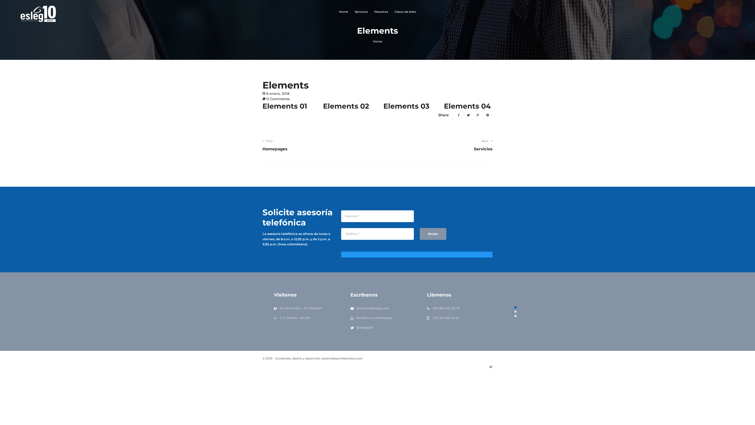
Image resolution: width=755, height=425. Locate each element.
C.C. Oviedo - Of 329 (295, 318)
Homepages (274, 145)
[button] (515, 307)
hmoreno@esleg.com (372, 308)
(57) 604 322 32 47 (446, 308)
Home (377, 41)
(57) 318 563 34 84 (446, 318)
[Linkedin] (488, 115)
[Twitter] (468, 115)
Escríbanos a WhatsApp (374, 318)
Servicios (483, 145)
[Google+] (478, 115)
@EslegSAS (364, 327)
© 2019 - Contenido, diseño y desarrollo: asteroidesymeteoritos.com (312, 358)
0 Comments (278, 99)
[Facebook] (459, 115)
